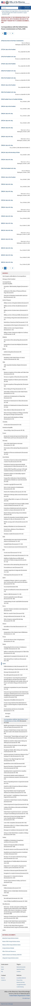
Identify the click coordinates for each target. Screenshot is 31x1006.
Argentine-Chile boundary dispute (16, 287)
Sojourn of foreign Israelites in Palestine (14, 845)
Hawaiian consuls (13, 533)
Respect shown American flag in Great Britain (15, 513)
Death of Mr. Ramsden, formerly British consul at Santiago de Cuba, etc (16, 518)
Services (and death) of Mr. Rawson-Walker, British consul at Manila (16, 504)
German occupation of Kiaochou (16, 377)
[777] (8, 49)
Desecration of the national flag (16, 340)
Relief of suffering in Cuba (16, 669)
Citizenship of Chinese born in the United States (15, 392)
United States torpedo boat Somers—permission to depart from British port (16, 812)
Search (2, 969)
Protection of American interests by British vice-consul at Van (16, 460)
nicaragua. (7, 713)
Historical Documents (21, 967)
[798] (7, 207)
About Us (3, 978)
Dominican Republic (8, 427)
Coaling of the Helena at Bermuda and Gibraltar (16, 808)
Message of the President (9, 279)
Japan (4, 577)
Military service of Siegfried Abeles (16, 303)
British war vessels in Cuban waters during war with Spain (15, 741)
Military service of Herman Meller (16, 315)
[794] (8, 177)
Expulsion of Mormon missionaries (16, 453)
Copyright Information (21, 984)
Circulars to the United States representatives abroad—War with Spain (15, 921)
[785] (8, 106)
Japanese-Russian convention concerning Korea (16, 609)
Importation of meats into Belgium (16, 345)
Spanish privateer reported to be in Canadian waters (15, 771)
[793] (8, 168)
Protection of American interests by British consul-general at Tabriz (15, 465)
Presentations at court (13, 567)
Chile (4, 362)
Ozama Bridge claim (14, 430)
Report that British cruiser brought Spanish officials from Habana (15, 791)
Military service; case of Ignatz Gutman (13, 328)
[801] (7, 230)
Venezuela (5, 895)
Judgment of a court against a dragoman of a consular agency (15, 866)
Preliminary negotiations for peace (16, 688)
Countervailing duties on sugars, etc (16, 500)
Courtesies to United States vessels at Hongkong (16, 800)
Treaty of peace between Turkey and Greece (15, 881)
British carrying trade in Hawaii (16, 522)
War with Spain (13, 675)
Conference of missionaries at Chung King (14, 397)
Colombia (5, 422)
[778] (8, 56)
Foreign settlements (14, 616)
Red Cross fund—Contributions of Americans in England (15, 796)
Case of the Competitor (15, 822)
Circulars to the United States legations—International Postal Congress (16, 926)
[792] (7, 159)
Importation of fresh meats (16, 555)
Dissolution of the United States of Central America (14, 358)
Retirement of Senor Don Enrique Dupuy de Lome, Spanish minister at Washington (14, 818)
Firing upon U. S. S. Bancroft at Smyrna (13, 877)
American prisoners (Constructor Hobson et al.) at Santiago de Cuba (16, 755)
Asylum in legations (12, 352)
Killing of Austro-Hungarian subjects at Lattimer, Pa (16, 333)
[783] (8, 92)
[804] (7, 255)
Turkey (4, 837)
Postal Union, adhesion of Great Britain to (14, 530)
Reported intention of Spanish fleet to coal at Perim (15, 767)
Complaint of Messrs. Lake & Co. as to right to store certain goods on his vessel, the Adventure (15, 582)
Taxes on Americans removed (15, 547)
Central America (7, 354)
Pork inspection (13, 575)
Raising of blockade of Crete (15, 526)
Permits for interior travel (16, 849)
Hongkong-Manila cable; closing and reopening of (16, 750)
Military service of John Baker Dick (15, 891)
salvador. (7, 716)
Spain (4, 663)
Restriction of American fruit (16, 322)
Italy (4, 549)
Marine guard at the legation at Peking (13, 418)
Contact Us (3, 980)
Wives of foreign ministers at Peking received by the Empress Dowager (16, 413)
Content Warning (20, 986)
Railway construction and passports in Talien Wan (16, 652)
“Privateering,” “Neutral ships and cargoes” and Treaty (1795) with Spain (16, 737)
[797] (7, 200)
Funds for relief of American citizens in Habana (15, 787)
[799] (7, 216)
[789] (7, 136)
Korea (4, 606)
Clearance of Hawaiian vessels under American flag (15, 296)
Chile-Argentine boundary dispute (15, 365)
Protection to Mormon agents (15, 870)
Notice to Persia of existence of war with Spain (15, 746)
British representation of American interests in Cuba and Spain (15, 726)
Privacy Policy (19, 980)
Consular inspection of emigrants (15, 571)
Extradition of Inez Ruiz (15, 626)
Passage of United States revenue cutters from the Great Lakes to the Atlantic (16, 731)
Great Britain (6, 457)
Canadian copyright (13, 484)
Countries (19, 971)
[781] (8, 78)
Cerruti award (12, 424)
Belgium (5, 337)
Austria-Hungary (7, 300)
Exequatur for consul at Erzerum (16, 873)
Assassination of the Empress (16, 325)
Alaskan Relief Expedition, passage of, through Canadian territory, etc (15, 469)
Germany (5, 440)
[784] (11, 99)
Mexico (4, 623)
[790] (7, 145)
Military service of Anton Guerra (16, 311)
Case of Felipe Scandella (15, 901)
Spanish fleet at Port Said (14, 763)
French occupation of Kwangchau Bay (16, 385)
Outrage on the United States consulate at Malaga (16, 833)
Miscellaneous (6, 904)
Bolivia (4, 349)
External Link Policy (21, 982)
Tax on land (11, 586)
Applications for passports (16, 656)
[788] (7, 127)
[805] (7, 262)
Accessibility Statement (21, 978)
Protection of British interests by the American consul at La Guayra (15, 509)
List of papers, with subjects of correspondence (14, 276)
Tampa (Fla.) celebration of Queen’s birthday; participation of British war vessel (15, 480)
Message (11, 672)
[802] (7, 239)
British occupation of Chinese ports (15, 380)
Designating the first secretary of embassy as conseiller (15, 647)
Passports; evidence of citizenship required (14, 474)
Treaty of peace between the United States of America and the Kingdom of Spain (15, 704)
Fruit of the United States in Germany (13, 444)
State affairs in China (14, 410)
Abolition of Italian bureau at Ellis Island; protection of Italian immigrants (15, 560)
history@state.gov (26, 998)
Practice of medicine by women (16, 590)
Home (2, 967)
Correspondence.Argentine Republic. (7, 282)
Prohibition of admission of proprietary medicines (13, 841)
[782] (8, 85)
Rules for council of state (14, 613)
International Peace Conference (15, 659)
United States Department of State (19, 995)
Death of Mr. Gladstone (15, 491)
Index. (4, 930)
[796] (7, 191)
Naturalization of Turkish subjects (15, 862)
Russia (4, 644)
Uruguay (5, 885)
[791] (10, 152)
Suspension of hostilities (14, 700)
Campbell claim (13, 544)
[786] (7, 113)
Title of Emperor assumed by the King (13, 620)
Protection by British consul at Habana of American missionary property (16, 777)
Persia (4, 636)
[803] (7, 248)
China (4, 369)
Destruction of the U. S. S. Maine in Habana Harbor (16, 826)
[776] (12, 40)
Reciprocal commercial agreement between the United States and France (16, 436)
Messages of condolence (16, 830)
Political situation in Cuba (15, 666)
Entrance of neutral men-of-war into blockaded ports (15, 917)
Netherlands (6, 629)
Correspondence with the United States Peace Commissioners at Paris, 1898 (16, 721)
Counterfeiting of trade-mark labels (16, 602)
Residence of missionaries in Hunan (16, 406)
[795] (7, 184)
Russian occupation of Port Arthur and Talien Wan (16, 373)
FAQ (2, 971)
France (4, 433)
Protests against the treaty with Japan (13, 597)
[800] (7, 223)
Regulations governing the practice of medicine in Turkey (16, 853)
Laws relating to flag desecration (16, 318)
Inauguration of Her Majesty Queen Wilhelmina (15, 633)
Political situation (12, 888)
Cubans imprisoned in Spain (16, 804)
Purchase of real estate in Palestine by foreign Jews (15, 857)
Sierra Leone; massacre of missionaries (14, 488)
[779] (8, 63)
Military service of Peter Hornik (16, 306)
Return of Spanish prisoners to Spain (16, 782)
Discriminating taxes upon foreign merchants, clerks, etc (15, 540)
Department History (21, 969)
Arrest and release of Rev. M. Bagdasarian (14, 640)
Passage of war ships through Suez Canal (14, 759)
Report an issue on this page (7, 1004)
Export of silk (12, 594)
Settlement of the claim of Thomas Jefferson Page (15, 291)
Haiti (4, 536)
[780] (8, 71)
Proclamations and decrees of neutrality (14, 709)
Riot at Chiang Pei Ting (15, 389)
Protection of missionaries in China (16, 401)
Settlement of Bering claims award (16, 495)
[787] (7, 120)
